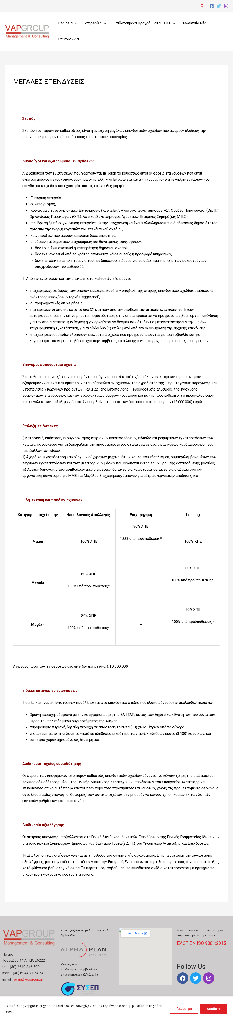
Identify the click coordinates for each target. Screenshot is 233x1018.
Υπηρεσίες (93, 23)
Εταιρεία (65, 23)
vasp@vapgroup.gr (28, 979)
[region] (116, 1007)
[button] (202, 5)
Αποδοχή (214, 1008)
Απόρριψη (184, 1008)
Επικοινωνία (68, 39)
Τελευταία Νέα (194, 23)
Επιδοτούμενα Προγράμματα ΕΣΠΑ (142, 23)
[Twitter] (219, 6)
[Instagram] (226, 6)
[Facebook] (211, 6)
